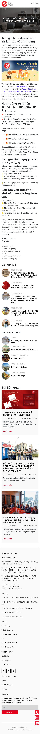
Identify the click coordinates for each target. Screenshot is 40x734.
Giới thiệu (5, 656)
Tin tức (4, 689)
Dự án (4, 681)
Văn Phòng (8, 246)
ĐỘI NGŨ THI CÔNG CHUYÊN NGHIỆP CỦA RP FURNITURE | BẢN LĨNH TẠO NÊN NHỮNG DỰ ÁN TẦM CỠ (19, 467)
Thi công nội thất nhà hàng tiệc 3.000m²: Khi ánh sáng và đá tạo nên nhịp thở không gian (24, 299)
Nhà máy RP (6, 660)
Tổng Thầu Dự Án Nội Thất (12, 617)
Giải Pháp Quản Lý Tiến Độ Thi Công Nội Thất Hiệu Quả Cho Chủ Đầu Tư (24, 313)
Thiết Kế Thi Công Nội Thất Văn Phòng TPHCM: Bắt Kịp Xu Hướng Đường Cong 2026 (24, 275)
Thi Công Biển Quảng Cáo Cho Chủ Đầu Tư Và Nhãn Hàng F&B (24, 325)
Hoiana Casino (17, 358)
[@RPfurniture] (37, 723)
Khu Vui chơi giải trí (20, 355)
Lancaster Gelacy (19, 367)
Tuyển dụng (6, 664)
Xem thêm (8, 431)
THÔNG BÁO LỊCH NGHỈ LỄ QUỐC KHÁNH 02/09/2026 (23, 287)
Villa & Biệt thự (10, 249)
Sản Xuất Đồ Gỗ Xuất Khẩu (12, 612)
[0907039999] (37, 712)
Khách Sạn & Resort (12, 256)
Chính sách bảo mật (20, 727)
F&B (5, 254)
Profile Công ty (7, 685)
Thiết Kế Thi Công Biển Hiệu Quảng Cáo (17, 608)
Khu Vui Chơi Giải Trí (12, 251)
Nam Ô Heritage (18, 376)
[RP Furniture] (7, 4)
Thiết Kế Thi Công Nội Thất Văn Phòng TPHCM (20, 598)
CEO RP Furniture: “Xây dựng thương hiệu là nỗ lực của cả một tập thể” (19, 520)
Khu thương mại (19, 346)
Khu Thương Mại (10, 259)
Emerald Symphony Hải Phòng (24, 349)
